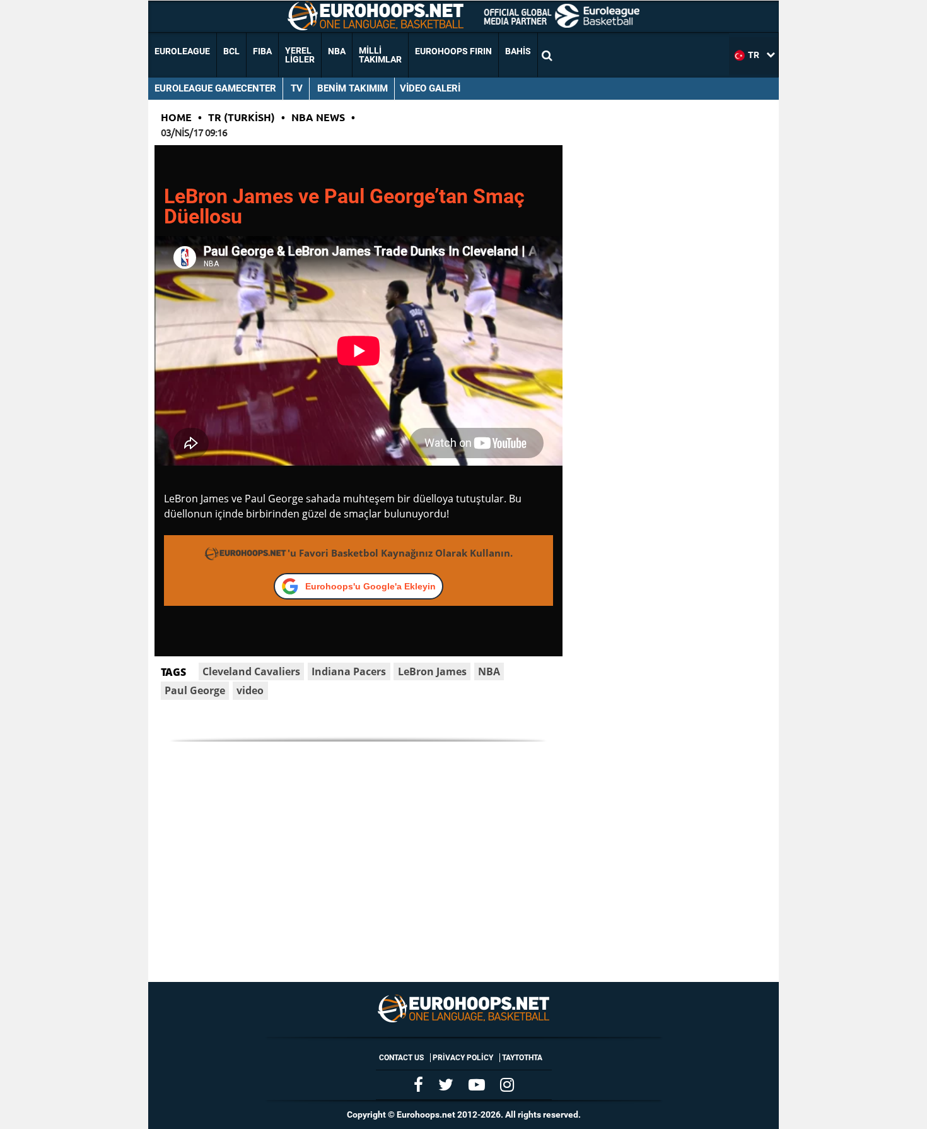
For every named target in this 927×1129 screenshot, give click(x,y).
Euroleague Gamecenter (215, 88)
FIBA (262, 51)
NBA (337, 51)
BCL (231, 51)
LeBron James (432, 671)
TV (297, 88)
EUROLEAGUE (182, 51)
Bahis (518, 51)
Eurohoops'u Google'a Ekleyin (370, 586)
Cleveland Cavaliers (251, 671)
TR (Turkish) (241, 117)
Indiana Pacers (349, 671)
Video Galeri (430, 88)
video (250, 690)
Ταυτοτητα (522, 1057)
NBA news (318, 117)
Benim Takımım (352, 88)
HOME (176, 117)
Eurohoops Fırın (453, 51)
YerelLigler (300, 54)
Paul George (195, 690)
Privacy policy (463, 1057)
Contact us (401, 1057)
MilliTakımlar (380, 54)
